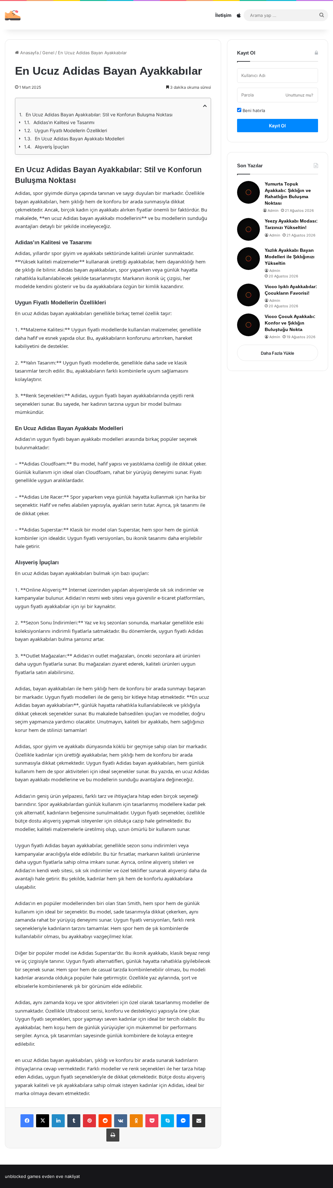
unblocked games (23, 1176)
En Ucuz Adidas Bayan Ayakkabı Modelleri (79, 138)
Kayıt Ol (277, 125)
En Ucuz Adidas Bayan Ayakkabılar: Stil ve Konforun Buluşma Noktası (99, 114)
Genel (48, 52)
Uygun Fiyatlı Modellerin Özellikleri (70, 130)
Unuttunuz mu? (299, 95)
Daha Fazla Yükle (277, 353)
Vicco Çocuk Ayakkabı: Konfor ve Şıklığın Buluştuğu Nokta (290, 323)
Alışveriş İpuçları (52, 146)
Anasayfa (29, 52)
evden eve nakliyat (61, 1176)
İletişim (223, 15)
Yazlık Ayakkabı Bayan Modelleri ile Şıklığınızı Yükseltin (289, 256)
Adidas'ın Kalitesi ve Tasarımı (63, 122)
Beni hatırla (253, 110)
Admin (273, 210)
